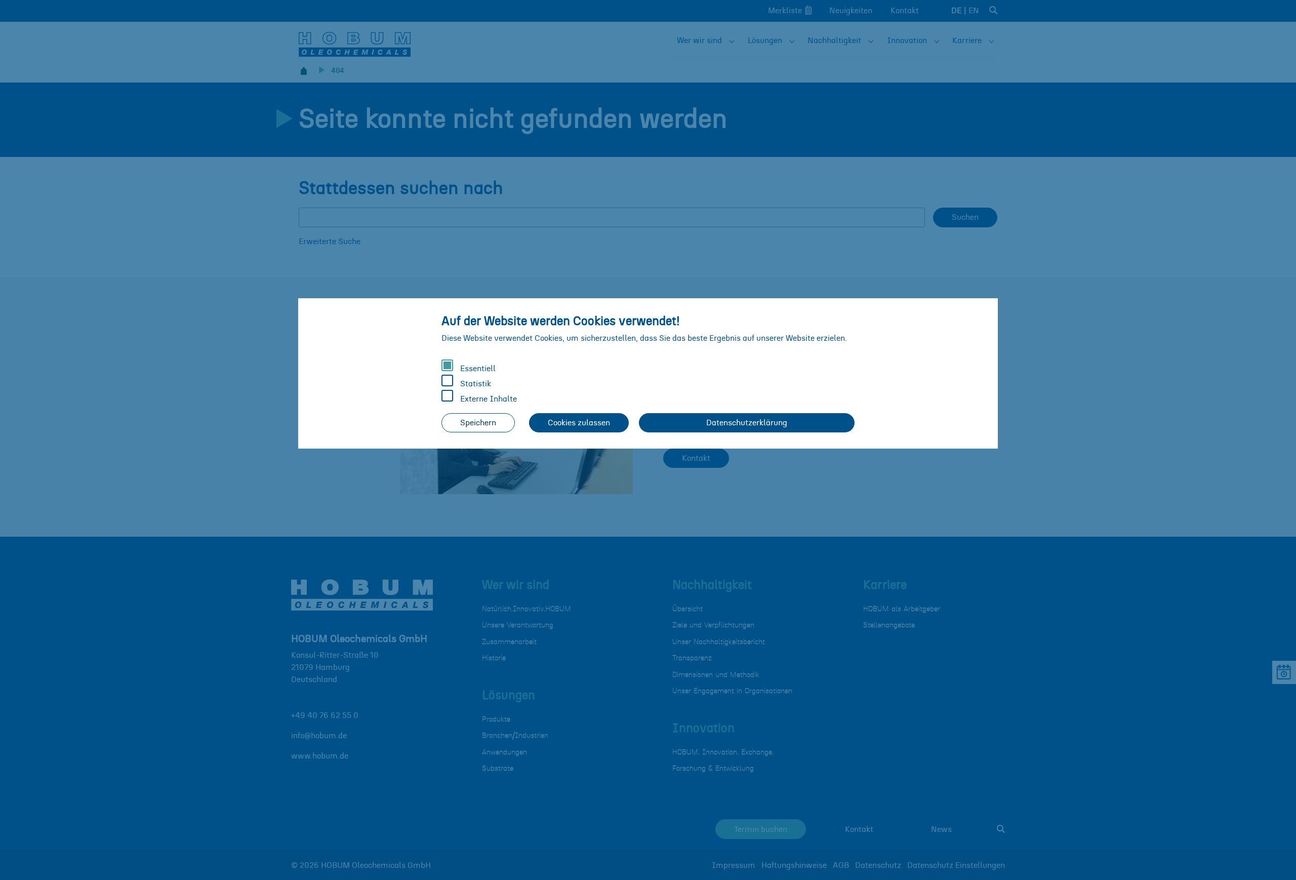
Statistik (474, 384)
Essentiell (477, 369)
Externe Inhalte (487, 399)
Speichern (478, 423)
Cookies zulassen (579, 423)
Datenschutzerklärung (746, 423)
